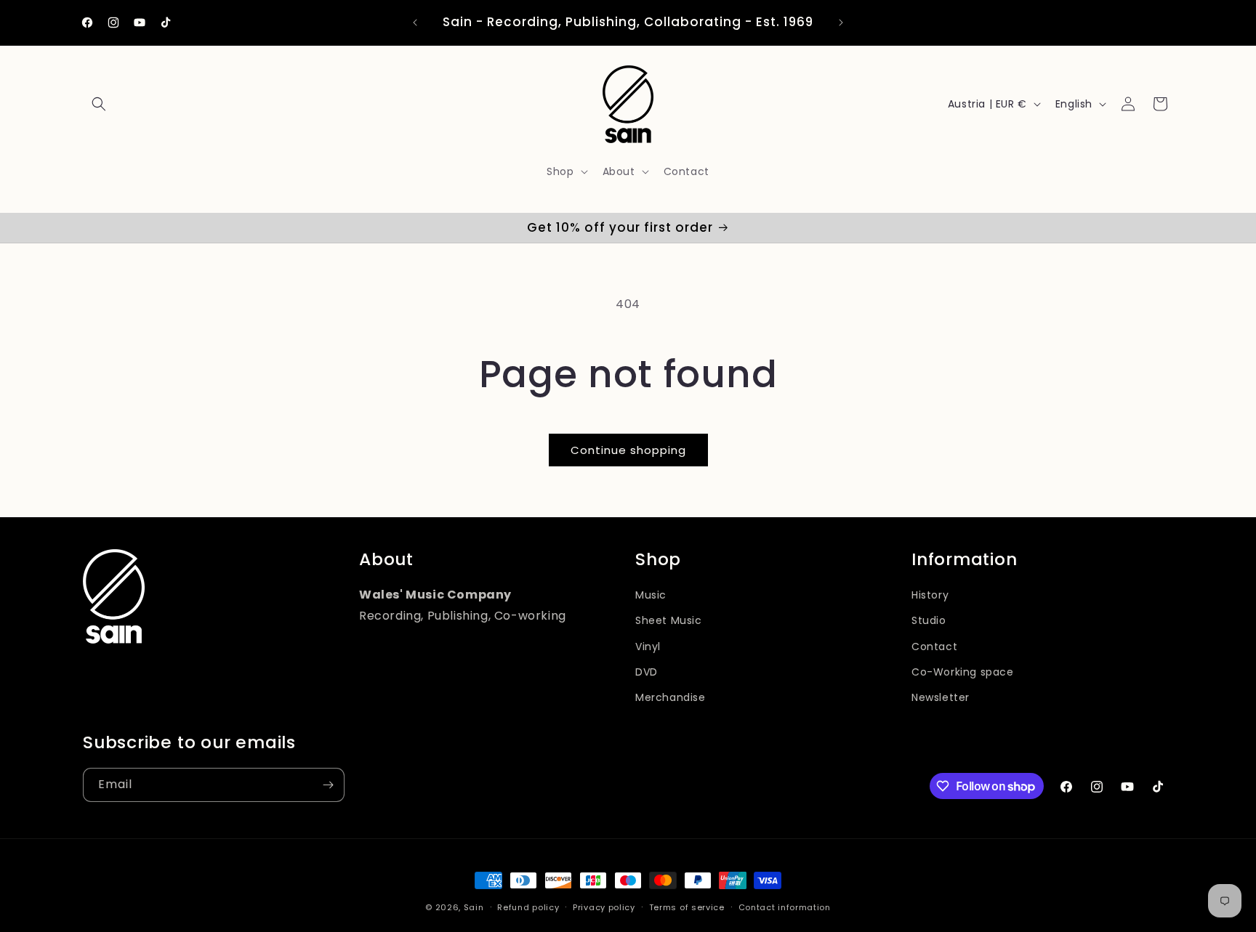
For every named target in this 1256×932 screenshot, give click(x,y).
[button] (99, 104)
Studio (928, 620)
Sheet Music (668, 620)
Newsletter (940, 697)
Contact (934, 646)
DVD (646, 672)
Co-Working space (962, 672)
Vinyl (648, 646)
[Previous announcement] (415, 22)
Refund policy (528, 907)
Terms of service (687, 907)
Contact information (784, 907)
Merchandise (670, 697)
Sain (474, 907)
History (930, 595)
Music (651, 595)
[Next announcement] (841, 22)
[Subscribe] (328, 785)
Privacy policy (604, 907)
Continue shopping (628, 450)
